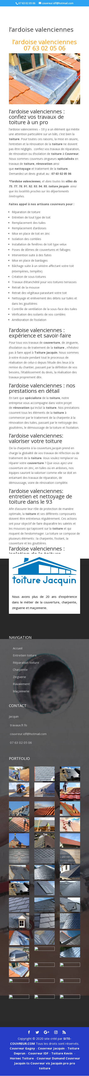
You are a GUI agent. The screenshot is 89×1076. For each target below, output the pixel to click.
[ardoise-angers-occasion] (44, 856)
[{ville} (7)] (70, 808)
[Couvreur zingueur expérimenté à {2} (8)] (44, 969)
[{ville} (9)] (44, 824)
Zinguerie (19, 677)
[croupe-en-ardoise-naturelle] (44, 872)
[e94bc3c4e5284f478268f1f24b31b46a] (70, 872)
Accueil (17, 648)
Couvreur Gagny (22, 1048)
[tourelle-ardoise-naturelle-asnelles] (70, 921)
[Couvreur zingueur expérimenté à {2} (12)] (70, 986)
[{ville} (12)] (44, 840)
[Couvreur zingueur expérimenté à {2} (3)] (70, 937)
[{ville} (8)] (19, 824)
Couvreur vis (40, 1063)
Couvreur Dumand (51, 1058)
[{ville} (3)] (44, 789)
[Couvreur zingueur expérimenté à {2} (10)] (19, 986)
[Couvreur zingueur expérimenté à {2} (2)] (44, 937)
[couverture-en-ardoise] (19, 872)
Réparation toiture (26, 662)
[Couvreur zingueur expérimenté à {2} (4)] (19, 954)
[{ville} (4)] (70, 791)
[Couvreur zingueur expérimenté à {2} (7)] (19, 970)
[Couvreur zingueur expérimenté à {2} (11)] (44, 986)
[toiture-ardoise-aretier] (44, 920)
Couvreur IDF (38, 1053)
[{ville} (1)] (19, 774)
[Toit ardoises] (44, 905)
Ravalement (21, 684)
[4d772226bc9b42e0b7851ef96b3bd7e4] (19, 856)
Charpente (20, 669)
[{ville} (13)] (70, 840)
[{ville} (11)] (19, 840)
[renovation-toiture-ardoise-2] (19, 905)
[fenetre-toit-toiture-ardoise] (44, 888)
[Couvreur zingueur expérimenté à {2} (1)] (19, 937)
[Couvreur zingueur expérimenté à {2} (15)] (70, 1002)
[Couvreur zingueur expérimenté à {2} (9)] (70, 970)
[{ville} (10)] (70, 824)
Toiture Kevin (61, 1053)
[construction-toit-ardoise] (70, 856)
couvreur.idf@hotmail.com (28, 734)
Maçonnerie (21, 691)
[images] (70, 888)
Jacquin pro (59, 1063)
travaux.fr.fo (18, 725)
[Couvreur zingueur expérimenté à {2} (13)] (19, 1002)
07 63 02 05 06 (21, 742)
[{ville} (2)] (70, 774)
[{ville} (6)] (44, 808)
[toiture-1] (70, 905)
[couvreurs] (19, 808)
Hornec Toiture (22, 1058)
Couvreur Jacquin (51, 1048)
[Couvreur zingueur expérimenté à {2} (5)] (44, 954)
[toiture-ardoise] (19, 920)
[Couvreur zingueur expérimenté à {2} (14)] (44, 1000)
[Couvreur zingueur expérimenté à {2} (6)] (70, 952)
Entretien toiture (25, 655)
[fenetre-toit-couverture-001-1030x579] (19, 888)
